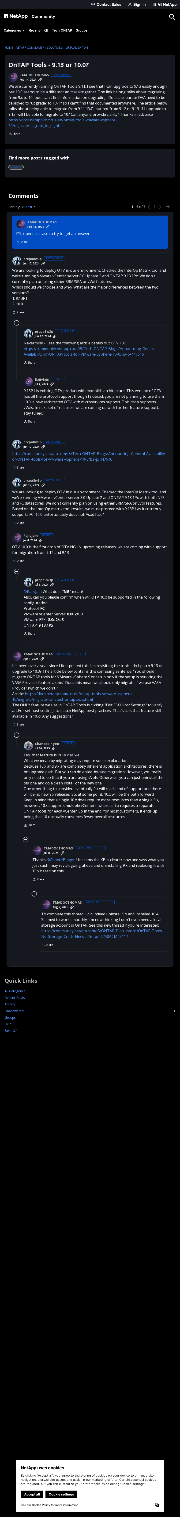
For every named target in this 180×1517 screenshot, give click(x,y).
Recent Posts (15, 997)
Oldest (28, 207)
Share (14, 134)
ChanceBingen (47, 744)
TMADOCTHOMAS (34, 75)
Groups (10, 1017)
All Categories (15, 991)
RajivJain (42, 379)
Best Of (10, 1030)
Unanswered (90, 1011)
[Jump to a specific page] (168, 206)
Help (8, 1024)
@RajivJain (33, 591)
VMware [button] (16, 167)
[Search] (171, 16)
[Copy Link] (40, 80)
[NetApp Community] (29, 17)
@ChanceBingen (61, 859)
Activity (10, 1004)
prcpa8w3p (32, 259)
